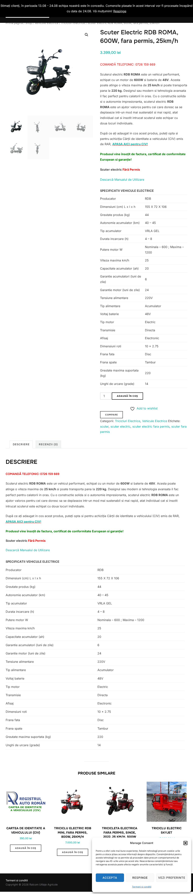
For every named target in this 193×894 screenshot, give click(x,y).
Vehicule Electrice (46, 23)
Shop (28, 23)
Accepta (110, 877)
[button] (185, 843)
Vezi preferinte (171, 877)
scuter (104, 426)
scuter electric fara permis (150, 426)
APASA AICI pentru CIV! (130, 144)
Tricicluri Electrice (73, 23)
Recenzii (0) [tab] (48, 444)
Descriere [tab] (21, 444)
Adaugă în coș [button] (25, 848)
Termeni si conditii (141, 886)
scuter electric (120, 426)
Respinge (140, 877)
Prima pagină (14, 23)
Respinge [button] (119, 11)
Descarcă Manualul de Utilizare (122, 179)
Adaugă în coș (127, 396)
